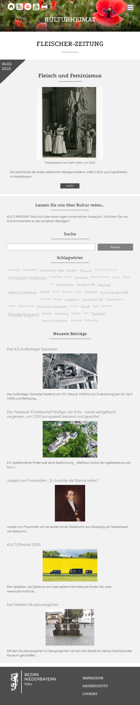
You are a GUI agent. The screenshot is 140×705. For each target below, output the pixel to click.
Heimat (103, 285)
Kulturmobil (45, 299)
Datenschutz (95, 686)
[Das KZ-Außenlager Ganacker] (70, 388)
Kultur (79, 292)
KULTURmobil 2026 (24, 545)
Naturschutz (107, 306)
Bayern (72, 271)
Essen (116, 277)
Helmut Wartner (22, 293)
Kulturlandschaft (114, 293)
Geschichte (65, 285)
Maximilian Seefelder (52, 307)
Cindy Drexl (55, 277)
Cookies (89, 694)
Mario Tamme (26, 306)
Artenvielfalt (30, 270)
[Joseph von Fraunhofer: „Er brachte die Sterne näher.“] (70, 520)
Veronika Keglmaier (55, 320)
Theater (76, 313)
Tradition (98, 314)
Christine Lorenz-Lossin (106, 270)
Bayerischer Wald (52, 271)
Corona (68, 277)
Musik (85, 307)
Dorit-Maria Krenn (100, 277)
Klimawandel (67, 292)
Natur (96, 306)
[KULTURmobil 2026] (70, 580)
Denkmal (81, 278)
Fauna (126, 277)
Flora (51, 284)
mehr (70, 186)
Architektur (14, 270)
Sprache (47, 313)
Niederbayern (23, 315)
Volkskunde (76, 320)
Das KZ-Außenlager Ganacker (32, 349)
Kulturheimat (70, 19)
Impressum (92, 678)
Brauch (86, 271)
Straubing (62, 314)
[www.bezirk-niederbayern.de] (33, 682)
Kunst (58, 299)
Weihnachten (91, 320)
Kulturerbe (91, 292)
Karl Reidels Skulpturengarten (32, 605)
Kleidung (55, 292)
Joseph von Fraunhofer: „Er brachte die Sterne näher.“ (53, 481)
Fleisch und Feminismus (70, 75)
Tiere (86, 313)
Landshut (71, 300)
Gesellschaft (85, 285)
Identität (45, 292)
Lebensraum (114, 299)
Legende (11, 306)
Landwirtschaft (92, 300)
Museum (74, 306)
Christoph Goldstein (27, 278)
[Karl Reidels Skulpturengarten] (70, 644)
